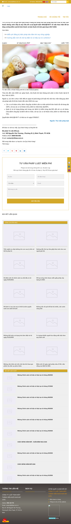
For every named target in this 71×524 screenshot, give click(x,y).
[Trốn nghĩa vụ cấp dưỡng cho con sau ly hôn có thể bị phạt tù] (19, 236)
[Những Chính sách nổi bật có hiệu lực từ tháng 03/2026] (10, 434)
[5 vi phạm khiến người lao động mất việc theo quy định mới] (51, 322)
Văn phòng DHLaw (9, 22)
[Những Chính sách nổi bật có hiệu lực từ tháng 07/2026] (10, 389)
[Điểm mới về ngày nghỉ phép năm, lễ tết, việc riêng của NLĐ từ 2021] (51, 351)
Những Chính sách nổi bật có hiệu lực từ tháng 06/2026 (35, 397)
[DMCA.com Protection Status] (54, 518)
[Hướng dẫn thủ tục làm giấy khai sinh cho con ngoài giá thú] (51, 236)
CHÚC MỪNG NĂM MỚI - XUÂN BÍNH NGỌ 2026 (32, 442)
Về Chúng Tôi (54, 17)
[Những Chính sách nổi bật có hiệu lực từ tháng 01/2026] (10, 478)
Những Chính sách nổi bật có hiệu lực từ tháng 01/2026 (35, 475)
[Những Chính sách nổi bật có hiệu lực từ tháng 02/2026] (10, 456)
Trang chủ (42, 17)
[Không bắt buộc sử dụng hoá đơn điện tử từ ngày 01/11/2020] (19, 322)
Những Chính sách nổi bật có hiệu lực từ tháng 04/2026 (35, 419)
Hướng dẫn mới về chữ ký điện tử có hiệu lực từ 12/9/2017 (29, 38)
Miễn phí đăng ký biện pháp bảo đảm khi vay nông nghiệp (28, 34)
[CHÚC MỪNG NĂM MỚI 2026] (10, 467)
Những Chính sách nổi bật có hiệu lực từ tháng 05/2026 (35, 408)
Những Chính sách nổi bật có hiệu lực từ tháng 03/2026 (35, 431)
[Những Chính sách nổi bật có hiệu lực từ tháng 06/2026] (10, 400)
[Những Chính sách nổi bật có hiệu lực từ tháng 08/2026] (10, 378)
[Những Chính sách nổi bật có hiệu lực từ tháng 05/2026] (10, 411)
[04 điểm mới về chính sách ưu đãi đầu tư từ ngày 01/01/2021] (19, 265)
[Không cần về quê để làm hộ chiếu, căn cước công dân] (51, 293)
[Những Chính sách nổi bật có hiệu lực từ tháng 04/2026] (10, 423)
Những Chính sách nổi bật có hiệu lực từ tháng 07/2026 (35, 386)
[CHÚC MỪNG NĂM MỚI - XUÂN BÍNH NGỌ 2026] (10, 445)
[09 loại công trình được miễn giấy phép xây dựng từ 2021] (51, 265)
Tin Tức (66, 17)
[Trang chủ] (35, 9)
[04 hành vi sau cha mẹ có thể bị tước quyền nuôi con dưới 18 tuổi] (19, 293)
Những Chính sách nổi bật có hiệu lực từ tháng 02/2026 (35, 453)
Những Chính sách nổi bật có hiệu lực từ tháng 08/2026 (35, 375)
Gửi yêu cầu (35, 201)
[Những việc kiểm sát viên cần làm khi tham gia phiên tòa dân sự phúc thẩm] (19, 351)
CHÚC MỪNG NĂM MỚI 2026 (26, 464)
